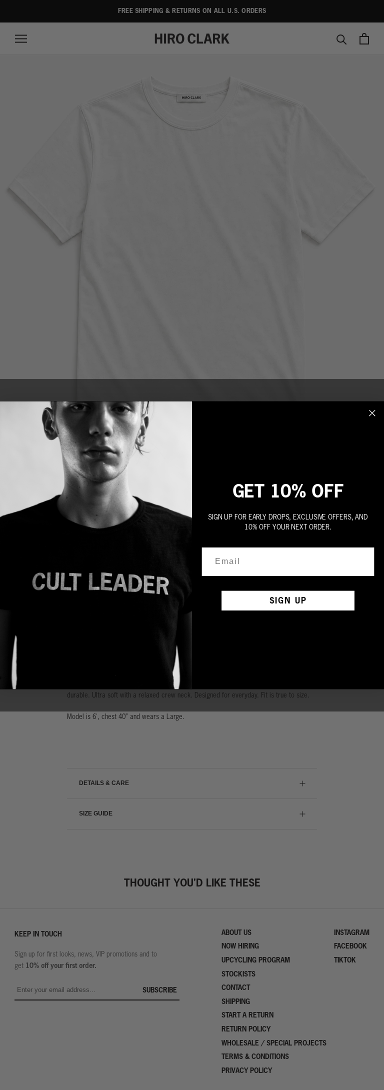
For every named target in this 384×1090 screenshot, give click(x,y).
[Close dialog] (373, 413)
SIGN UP (288, 600)
